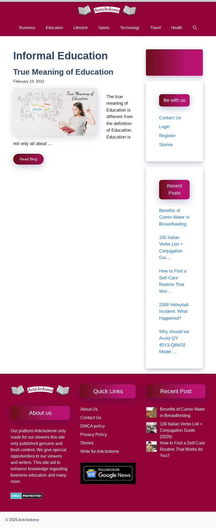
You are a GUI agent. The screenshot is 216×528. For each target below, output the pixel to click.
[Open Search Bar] (195, 27)
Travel (155, 27)
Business (27, 27)
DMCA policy (92, 426)
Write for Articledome (99, 451)
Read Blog (28, 159)
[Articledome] (106, 10)
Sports (104, 27)
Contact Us (170, 117)
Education (54, 27)
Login (164, 126)
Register (167, 135)
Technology (130, 27)
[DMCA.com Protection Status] (26, 497)
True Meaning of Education (63, 72)
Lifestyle (80, 27)
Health (176, 27)
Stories (166, 144)
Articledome (45, 431)
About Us (89, 409)
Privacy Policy (93, 434)
